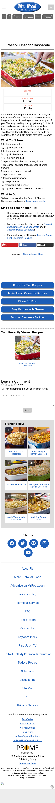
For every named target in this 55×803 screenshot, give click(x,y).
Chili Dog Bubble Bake (38, 518)
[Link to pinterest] (33, 543)
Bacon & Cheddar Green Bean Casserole (29, 225)
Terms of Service (27, 603)
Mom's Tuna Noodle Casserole (16, 518)
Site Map (27, 688)
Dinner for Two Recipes (27, 285)
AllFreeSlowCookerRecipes (27, 740)
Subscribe (27, 671)
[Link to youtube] (28, 552)
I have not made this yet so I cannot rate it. (26, 388)
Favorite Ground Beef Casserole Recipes (30, 236)
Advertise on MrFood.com (27, 585)
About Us (27, 568)
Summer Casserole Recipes (27, 317)
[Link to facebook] (11, 543)
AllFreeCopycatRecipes (27, 736)
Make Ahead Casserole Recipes (27, 293)
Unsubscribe (27, 679)
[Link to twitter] (22, 543)
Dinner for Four (27, 301)
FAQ (27, 611)
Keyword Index (27, 637)
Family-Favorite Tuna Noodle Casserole (39, 485)
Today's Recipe (27, 662)
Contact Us (27, 628)
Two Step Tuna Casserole (16, 453)
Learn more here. (27, 763)
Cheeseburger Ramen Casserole (39, 453)
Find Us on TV (28, 645)
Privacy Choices (27, 705)
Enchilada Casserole (16, 484)
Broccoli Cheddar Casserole (27, 364)
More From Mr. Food (27, 577)
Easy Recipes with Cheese (28, 309)
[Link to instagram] (44, 543)
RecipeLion (27, 732)
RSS (27, 697)
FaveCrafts (27, 719)
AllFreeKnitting (27, 727)
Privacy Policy (27, 594)
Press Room (28, 620)
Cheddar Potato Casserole (20, 229)
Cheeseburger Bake (33, 254)
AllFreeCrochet (27, 723)
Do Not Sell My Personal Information (27, 654)
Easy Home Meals (35, 201)
